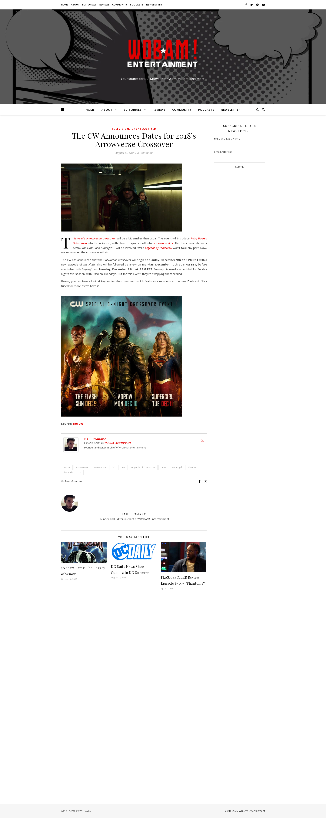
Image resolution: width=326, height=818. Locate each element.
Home (64, 4)
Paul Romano (95, 439)
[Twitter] (202, 440)
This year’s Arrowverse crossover (94, 238)
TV (79, 472)
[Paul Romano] (71, 444)
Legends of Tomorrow (158, 248)
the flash (68, 472)
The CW (77, 423)
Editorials (89, 4)
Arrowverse (82, 467)
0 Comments (145, 153)
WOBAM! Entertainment (118, 442)
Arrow (67, 467)
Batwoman (100, 467)
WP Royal (84, 811)
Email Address (223, 152)
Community (120, 4)
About (75, 4)
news (163, 467)
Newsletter (154, 4)
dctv (123, 467)
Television (120, 128)
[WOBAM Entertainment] (163, 53)
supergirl (177, 467)
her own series (163, 243)
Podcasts (137, 4)
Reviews (104, 4)
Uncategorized (143, 128)
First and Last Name (227, 138)
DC (113, 467)
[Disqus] (134, 650)
